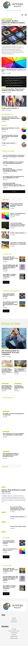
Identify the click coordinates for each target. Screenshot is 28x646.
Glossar (3, 67)
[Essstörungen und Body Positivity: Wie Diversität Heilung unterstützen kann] (8, 380)
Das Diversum (5, 248)
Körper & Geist (5, 348)
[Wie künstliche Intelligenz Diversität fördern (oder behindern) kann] (14, 446)
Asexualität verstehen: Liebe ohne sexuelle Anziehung (9, 276)
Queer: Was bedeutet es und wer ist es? (14, 70)
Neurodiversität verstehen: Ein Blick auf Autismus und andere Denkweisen (7, 370)
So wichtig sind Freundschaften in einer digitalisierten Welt (13, 177)
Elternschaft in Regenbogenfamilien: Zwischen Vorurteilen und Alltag (12, 170)
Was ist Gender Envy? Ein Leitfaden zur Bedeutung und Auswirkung (11, 118)
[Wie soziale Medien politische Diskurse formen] (14, 35)
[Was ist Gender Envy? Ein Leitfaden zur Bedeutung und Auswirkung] (23, 118)
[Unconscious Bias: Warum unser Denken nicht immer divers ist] (14, 81)
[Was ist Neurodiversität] (5, 528)
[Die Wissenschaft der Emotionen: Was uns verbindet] (14, 338)
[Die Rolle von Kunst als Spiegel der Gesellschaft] (5, 245)
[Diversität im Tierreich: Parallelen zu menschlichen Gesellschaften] (14, 426)
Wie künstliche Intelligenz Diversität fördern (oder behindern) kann (11, 455)
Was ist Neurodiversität (18, 526)
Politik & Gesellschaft (7, 19)
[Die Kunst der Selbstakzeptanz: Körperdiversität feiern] (20, 380)
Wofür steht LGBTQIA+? (10, 108)
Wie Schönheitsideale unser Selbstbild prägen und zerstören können (20, 370)
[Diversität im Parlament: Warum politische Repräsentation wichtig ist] (22, 304)
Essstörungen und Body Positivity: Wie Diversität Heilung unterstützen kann (7, 387)
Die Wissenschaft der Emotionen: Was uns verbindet (11, 352)
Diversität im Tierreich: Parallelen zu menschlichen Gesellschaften (13, 434)
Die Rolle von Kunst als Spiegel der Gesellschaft (18, 243)
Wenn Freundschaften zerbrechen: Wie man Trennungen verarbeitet (14, 156)
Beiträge (5, 199)
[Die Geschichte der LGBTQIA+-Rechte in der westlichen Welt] (22, 259)
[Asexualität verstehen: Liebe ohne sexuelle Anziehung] (22, 276)
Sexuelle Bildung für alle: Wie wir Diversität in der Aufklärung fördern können (10, 267)
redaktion (4, 24)
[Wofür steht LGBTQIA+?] (14, 101)
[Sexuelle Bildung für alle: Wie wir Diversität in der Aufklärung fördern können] (22, 267)
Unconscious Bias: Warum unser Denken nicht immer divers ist (13, 89)
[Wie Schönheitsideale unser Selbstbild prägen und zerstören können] (20, 363)
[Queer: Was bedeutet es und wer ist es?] (14, 62)
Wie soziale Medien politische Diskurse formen (13, 22)
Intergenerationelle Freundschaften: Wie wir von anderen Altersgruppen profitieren (14, 184)
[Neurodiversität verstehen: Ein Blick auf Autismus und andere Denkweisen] (8, 363)
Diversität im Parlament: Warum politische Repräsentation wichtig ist (10, 304)
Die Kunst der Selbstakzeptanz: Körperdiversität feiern (19, 387)
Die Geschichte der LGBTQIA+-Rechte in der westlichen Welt (10, 258)
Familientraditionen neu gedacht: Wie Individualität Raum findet (13, 162)
